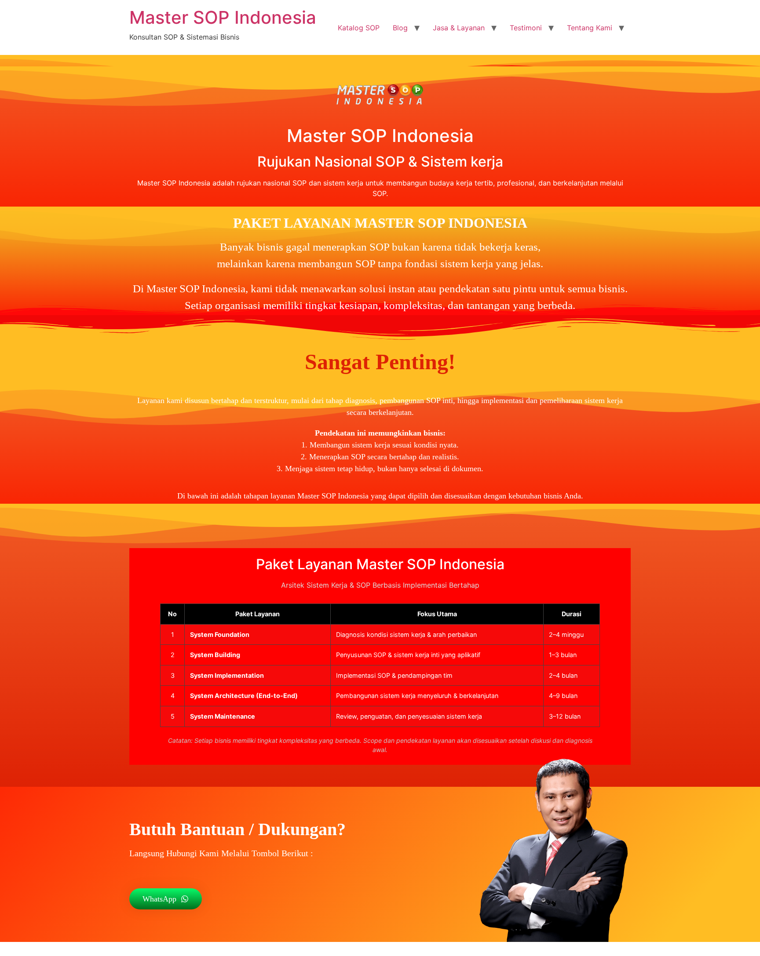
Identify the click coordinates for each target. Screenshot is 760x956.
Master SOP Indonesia (222, 17)
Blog (400, 27)
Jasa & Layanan (459, 27)
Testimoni (526, 27)
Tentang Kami (589, 27)
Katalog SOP (359, 27)
